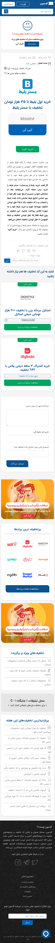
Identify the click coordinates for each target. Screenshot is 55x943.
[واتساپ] (28, 251)
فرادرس (48, 847)
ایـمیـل (31, 447)
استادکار (19, 847)
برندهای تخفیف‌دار (27, 886)
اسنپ (40, 840)
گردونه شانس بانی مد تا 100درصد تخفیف (27, 790)
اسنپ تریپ (26, 840)
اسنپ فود (16, 840)
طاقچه (5, 843)
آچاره (25, 847)
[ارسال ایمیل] (34, 251)
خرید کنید (27, 149)
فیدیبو (12, 843)
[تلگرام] (18, 251)
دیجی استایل (46, 843)
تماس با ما (27, 896)
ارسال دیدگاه (17, 464)
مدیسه (36, 843)
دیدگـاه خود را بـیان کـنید (37, 406)
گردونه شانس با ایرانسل (35, 774)
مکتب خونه (33, 847)
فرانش (41, 847)
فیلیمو (29, 843)
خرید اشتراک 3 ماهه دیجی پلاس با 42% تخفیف (27, 368)
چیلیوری (7, 840)
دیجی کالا (48, 840)
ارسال (27, 922)
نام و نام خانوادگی (41, 432)
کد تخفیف (20, 832)
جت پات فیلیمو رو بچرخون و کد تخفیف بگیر (25, 768)
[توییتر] (23, 251)
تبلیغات (27, 891)
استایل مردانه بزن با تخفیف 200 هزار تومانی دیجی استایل (27, 312)
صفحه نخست (27, 882)
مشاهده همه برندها (27, 589)
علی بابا (35, 840)
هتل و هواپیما (25, 57)
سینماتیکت (20, 843)
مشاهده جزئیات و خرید (27, 327)
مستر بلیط (32, 44)
